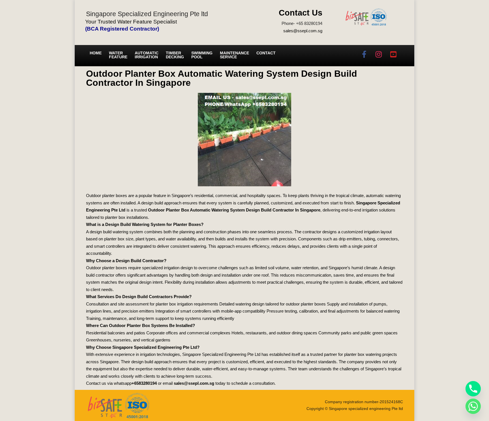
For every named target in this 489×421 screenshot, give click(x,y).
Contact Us (300, 12)
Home (96, 53)
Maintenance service (234, 55)
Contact (266, 53)
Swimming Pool (202, 55)
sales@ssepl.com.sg (302, 30)
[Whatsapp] (473, 406)
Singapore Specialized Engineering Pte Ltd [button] (221, 354)
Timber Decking (175, 55)
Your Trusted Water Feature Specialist (131, 22)
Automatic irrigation (146, 55)
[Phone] (473, 388)
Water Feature (118, 55)
